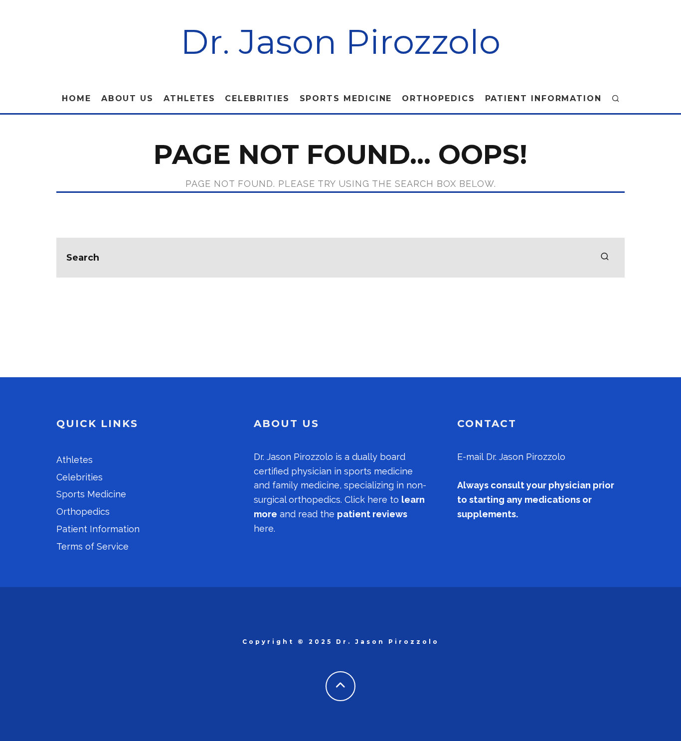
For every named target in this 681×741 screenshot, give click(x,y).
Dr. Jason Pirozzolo (340, 41)
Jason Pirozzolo (300, 456)
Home (76, 98)
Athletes (189, 98)
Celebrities (257, 98)
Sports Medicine (346, 98)
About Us (127, 98)
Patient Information (543, 98)
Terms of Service (92, 546)
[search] (605, 258)
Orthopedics (438, 98)
